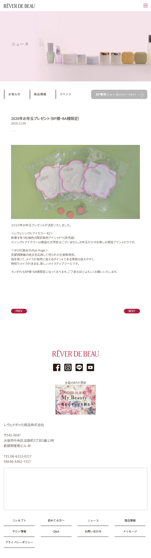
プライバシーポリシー (19, 542)
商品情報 (40, 94)
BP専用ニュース (116, 94)
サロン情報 (19, 531)
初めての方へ (56, 520)
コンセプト (19, 520)
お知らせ (14, 94)
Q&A (56, 531)
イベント (65, 94)
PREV (19, 311)
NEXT (132, 311)
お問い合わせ (93, 531)
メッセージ (130, 531)
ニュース (93, 520)
